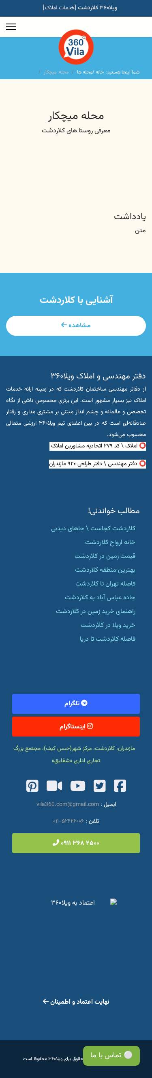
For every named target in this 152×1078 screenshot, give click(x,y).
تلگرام (72, 704)
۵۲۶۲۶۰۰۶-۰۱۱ (68, 821)
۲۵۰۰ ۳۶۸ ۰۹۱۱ (79, 843)
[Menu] (11, 27)
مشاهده (79, 326)
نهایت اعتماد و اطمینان (79, 1002)
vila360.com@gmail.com (67, 804)
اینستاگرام (73, 727)
